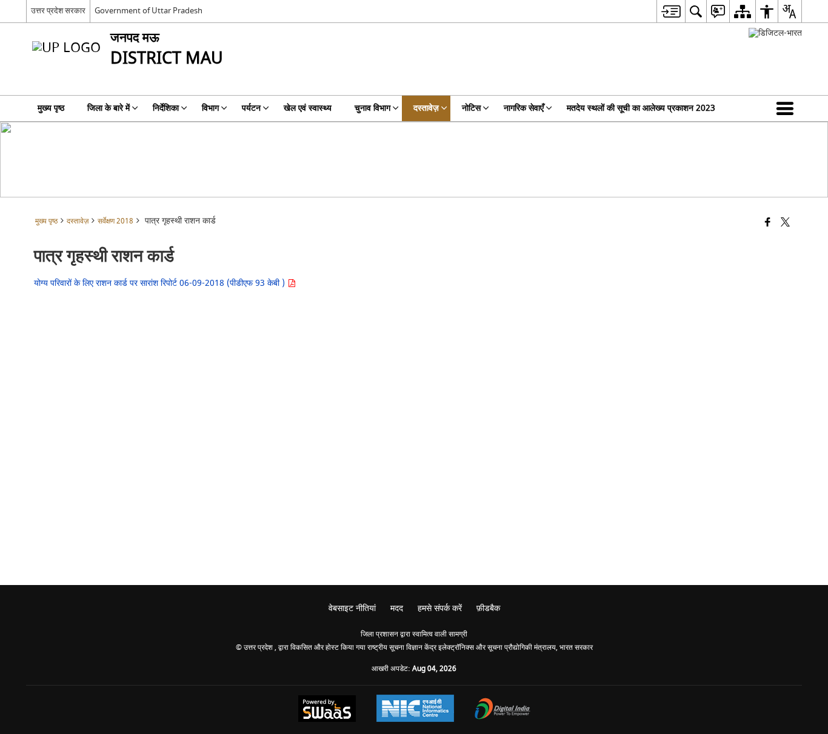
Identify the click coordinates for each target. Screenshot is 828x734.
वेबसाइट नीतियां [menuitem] (352, 608)
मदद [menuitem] (396, 608)
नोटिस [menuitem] (471, 108)
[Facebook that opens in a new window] (767, 223)
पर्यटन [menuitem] (251, 108)
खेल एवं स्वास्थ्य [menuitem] (308, 108)
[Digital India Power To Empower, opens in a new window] (502, 710)
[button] (787, 108)
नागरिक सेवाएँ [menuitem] (524, 108)
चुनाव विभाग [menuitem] (372, 108)
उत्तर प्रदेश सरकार (58, 10)
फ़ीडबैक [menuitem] (488, 608)
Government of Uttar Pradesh (148, 10)
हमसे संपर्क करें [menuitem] (440, 608)
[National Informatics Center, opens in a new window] (415, 710)
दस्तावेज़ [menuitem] (426, 108)
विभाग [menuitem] (210, 108)
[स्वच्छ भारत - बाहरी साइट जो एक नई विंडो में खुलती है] (775, 33)
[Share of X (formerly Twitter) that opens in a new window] (785, 223)
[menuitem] (670, 11)
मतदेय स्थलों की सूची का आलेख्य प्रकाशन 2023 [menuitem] (641, 108)
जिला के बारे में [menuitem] (108, 108)
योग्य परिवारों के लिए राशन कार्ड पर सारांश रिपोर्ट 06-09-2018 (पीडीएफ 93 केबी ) (160, 283)
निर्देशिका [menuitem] (166, 108)
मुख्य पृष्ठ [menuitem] (51, 108)
